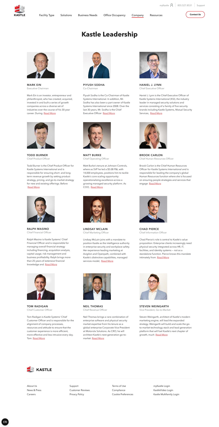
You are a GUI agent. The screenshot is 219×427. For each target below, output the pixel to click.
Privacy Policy (77, 394)
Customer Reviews (80, 390)
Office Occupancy (114, 15)
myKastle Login (161, 385)
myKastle (164, 5)
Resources (156, 15)
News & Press (34, 390)
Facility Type (46, 15)
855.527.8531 (185, 5)
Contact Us (195, 14)
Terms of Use (119, 385)
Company (138, 15)
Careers (31, 394)
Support (201, 5)
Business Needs (87, 15)
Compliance (118, 390)
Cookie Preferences (122, 394)
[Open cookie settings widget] (5, 422)
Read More (50, 113)
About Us (32, 385)
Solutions (66, 15)
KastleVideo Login (163, 390)
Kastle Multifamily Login (166, 394)
